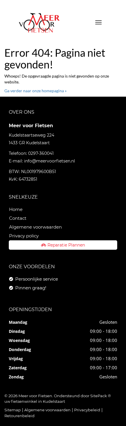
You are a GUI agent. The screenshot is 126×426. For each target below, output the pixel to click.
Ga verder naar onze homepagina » (35, 90)
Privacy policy (24, 236)
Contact (17, 218)
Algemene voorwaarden (35, 227)
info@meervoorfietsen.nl (49, 161)
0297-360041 (41, 153)
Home (16, 209)
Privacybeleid (87, 409)
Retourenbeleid (19, 415)
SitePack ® (100, 395)
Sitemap (12, 409)
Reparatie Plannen (66, 245)
